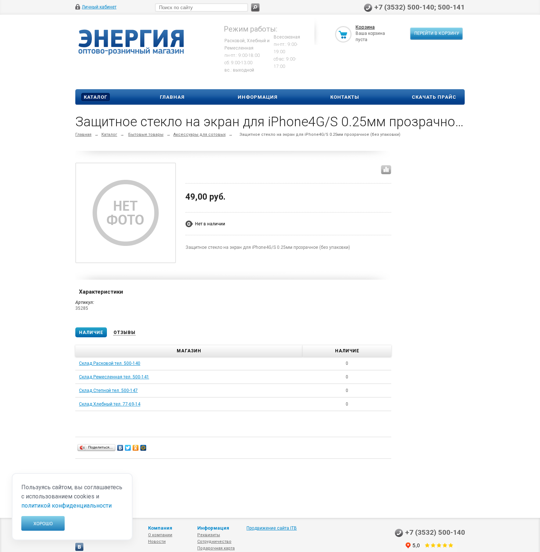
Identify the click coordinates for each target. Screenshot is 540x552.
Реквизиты (208, 535)
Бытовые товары (145, 134)
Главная (172, 97)
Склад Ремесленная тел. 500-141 (114, 377)
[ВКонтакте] (120, 448)
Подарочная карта (216, 548)
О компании (160, 535)
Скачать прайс (434, 97)
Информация (258, 97)
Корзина (365, 27)
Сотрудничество (214, 541)
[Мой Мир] (143, 448)
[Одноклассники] (136, 448)
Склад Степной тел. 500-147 (108, 390)
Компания (160, 528)
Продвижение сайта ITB (271, 528)
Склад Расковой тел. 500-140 (109, 363)
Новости (157, 541)
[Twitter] (128, 448)
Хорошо (43, 523)
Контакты (344, 97)
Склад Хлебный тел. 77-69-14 (109, 404)
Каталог (95, 97)
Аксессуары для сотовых (199, 134)
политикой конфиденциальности (66, 505)
